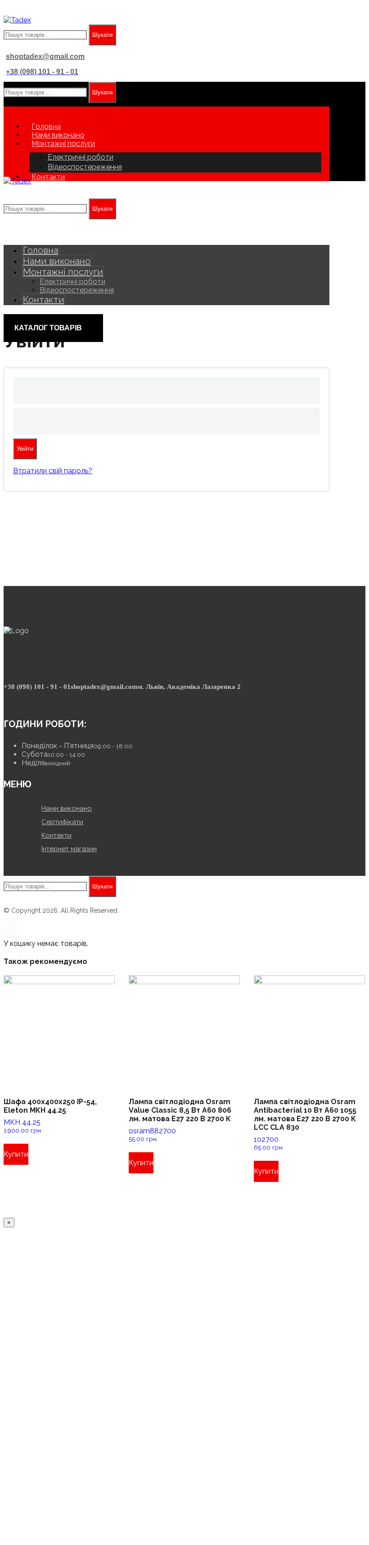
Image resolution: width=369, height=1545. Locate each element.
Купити (16, 1154)
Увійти (25, 448)
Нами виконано (66, 808)
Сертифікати (62, 822)
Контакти (56, 835)
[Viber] (17, 700)
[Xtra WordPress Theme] (17, 20)
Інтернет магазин (69, 849)
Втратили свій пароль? (52, 470)
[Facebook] (11, 700)
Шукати (102, 34)
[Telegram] (22, 700)
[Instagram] (6, 700)
